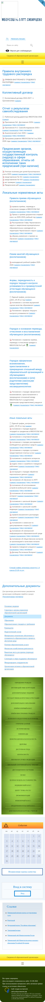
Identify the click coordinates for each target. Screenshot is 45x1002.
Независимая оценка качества (22, 872)
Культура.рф (11, 920)
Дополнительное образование (23, 703)
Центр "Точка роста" (23, 790)
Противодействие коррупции (23, 688)
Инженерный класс (23, 801)
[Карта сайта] (7, 39)
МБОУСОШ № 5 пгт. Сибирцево (22, 20)
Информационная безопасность (23, 739)
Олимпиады (23, 734)
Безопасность (23, 754)
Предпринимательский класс (23, 806)
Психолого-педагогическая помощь (23, 718)
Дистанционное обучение (23, 770)
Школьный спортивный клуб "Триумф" (23, 765)
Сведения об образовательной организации (22, 56)
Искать (32, 45)
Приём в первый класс (23, 708)
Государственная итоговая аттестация (23, 698)
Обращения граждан (23, 683)
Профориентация (23, 795)
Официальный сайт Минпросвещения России (20, 935)
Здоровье (23, 744)
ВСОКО (23, 775)
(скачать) (17, 82)
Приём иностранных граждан (23, 713)
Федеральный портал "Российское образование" (21, 925)
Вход (22, 893)
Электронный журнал (13, 930)
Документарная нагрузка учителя (23, 811)
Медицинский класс (23, 785)
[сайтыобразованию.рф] (41, 3)
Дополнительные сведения (23, 693)
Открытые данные (23, 724)
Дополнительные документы (12, 597)
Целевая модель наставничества (23, 780)
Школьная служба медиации (23, 760)
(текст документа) (18, 125)
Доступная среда (23, 749)
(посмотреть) (25, 82)
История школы (23, 729)
